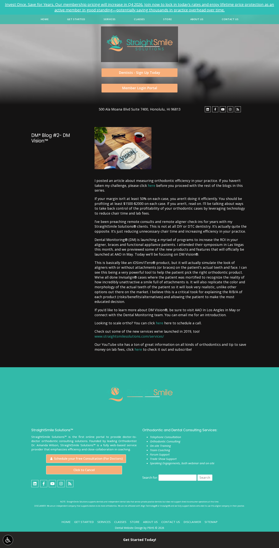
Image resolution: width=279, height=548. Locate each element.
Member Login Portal (139, 88)
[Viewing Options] (8, 540)
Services (110, 19)
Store (167, 19)
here (151, 185)
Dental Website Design (129, 528)
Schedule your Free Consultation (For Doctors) (88, 458)
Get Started (76, 19)
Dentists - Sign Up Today (139, 72)
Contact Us (230, 19)
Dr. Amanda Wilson (44, 445)
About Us (196, 19)
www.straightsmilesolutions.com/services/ (129, 336)
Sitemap (211, 522)
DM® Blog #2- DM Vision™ (50, 138)
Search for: (150, 477)
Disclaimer (192, 522)
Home (45, 19)
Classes (139, 19)
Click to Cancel (84, 470)
